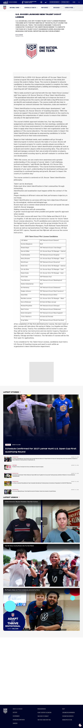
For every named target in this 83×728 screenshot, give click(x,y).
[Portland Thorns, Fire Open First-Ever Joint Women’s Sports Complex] (8, 467)
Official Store (65, 2)
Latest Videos (10, 497)
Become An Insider (54, 2)
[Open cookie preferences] (80, 725)
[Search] (79, 2)
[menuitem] (15, 7)
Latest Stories (11, 392)
